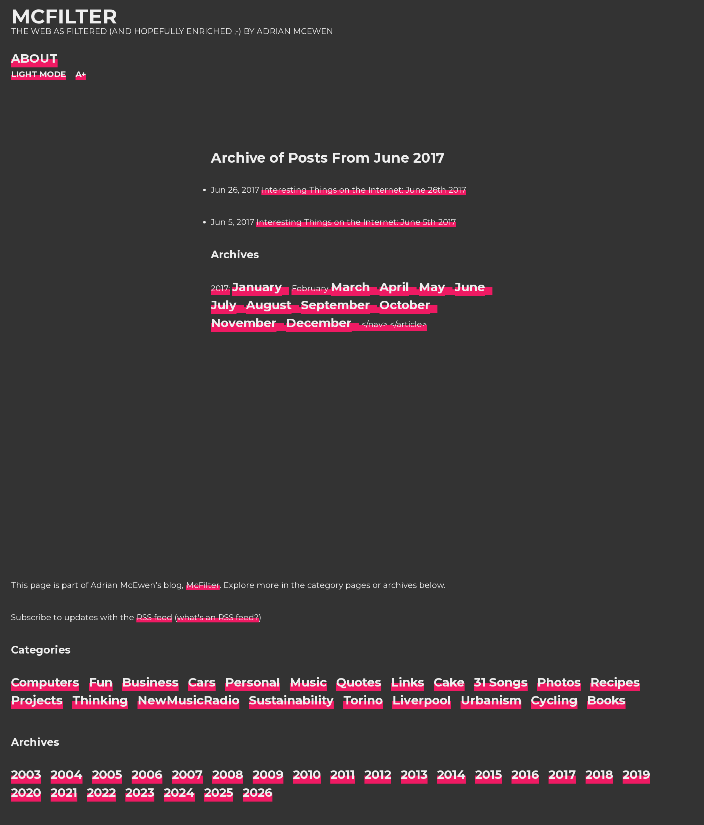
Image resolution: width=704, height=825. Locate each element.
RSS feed (154, 617)
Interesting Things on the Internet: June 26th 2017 (363, 190)
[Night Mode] (38, 74)
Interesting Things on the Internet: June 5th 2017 (356, 222)
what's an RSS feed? (218, 617)
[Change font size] (81, 74)
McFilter (64, 16)
